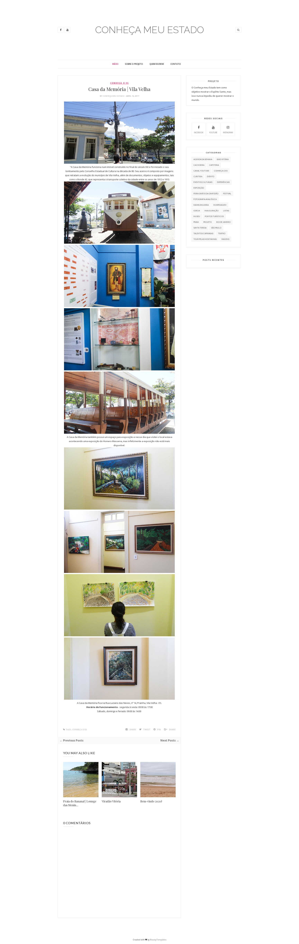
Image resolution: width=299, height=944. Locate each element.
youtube (213, 132)
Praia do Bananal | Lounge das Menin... (79, 803)
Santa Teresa (199, 228)
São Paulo (216, 228)
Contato (175, 64)
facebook (198, 132)
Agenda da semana (202, 159)
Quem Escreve (157, 64)
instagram (228, 132)
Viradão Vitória (111, 801)
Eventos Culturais (202, 182)
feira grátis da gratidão (205, 193)
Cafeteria (214, 165)
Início (115, 64)
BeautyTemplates (158, 939)
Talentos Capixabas (203, 233)
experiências (223, 182)
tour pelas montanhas (205, 239)
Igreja (196, 210)
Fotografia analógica (205, 199)
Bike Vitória (223, 159)
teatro (221, 233)
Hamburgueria (201, 205)
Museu (196, 216)
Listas (226, 210)
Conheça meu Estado (114, 96)
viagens (225, 239)
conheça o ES (119, 83)
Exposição (198, 188)
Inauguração (212, 210)
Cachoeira (198, 165)
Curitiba (197, 176)
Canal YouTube (201, 171)
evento (210, 176)
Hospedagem (219, 205)
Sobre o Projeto (134, 64)
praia (196, 222)
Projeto (207, 222)
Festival (227, 193)
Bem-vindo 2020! (151, 801)
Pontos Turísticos (214, 216)
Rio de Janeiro (223, 222)
